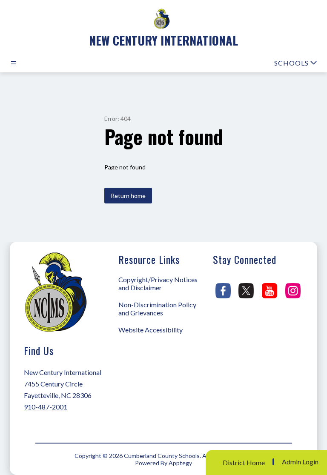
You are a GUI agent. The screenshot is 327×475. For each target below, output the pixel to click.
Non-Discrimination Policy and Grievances (157, 308)
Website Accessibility (150, 330)
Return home (128, 195)
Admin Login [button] (300, 461)
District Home (244, 462)
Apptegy (180, 462)
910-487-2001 (45, 407)
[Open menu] (13, 63)
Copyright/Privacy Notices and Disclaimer (158, 283)
